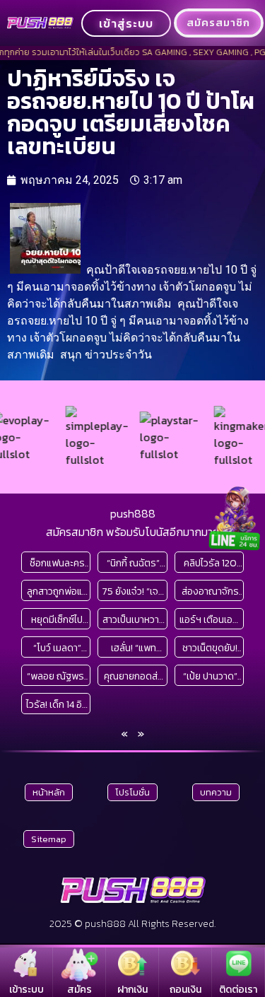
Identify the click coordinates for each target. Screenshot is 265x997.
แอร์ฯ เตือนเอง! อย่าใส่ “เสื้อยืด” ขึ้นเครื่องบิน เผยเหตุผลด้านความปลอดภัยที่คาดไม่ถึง (210, 619)
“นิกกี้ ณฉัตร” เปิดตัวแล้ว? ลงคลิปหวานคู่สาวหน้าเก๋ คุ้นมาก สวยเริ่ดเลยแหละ (133, 563)
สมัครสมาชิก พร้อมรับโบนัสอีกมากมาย (132, 531)
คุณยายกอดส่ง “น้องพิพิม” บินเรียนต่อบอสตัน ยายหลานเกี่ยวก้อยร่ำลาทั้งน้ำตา (133, 676)
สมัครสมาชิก (218, 22)
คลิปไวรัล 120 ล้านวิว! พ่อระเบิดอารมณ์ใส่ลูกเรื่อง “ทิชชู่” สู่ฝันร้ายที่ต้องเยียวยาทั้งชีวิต (210, 563)
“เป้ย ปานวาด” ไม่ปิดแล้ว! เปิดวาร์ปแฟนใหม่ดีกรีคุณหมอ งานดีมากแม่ (209, 676)
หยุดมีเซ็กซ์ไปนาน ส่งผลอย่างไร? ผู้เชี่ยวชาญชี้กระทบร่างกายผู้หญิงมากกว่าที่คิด (56, 619)
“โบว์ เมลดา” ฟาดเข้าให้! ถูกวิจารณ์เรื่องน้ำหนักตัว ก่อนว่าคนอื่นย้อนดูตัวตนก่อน (57, 648)
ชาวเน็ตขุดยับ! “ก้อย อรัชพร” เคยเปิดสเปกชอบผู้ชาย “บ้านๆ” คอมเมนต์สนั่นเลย (210, 648)
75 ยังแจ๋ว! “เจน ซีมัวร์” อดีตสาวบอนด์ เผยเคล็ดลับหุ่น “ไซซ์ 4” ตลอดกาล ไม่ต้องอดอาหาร (133, 591)
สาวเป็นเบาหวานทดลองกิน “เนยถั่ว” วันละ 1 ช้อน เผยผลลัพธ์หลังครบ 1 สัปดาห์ (133, 619)
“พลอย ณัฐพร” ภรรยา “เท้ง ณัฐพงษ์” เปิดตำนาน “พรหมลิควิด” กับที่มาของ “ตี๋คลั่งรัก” (57, 676)
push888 (132, 513)
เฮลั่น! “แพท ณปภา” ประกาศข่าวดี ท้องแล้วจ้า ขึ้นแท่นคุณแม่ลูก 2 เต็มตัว (133, 648)
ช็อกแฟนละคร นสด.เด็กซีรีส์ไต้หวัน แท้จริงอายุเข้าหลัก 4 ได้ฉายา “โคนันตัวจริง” (57, 563)
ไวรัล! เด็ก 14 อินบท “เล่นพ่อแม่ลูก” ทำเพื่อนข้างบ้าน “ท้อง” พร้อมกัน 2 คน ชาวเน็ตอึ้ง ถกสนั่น (57, 704)
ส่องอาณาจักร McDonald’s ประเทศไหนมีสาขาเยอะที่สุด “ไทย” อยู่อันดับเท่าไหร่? (210, 591)
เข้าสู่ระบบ (126, 23)
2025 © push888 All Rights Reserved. (132, 923)
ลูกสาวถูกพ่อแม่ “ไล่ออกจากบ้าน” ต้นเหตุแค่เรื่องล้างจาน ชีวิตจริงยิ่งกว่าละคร (57, 591)
